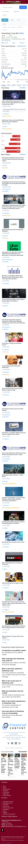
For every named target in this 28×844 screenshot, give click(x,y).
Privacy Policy (8, 837)
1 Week (8, 85)
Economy (9, 116)
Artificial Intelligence (8, 128)
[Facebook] (12, 743)
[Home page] (13, 2)
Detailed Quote (21, 46)
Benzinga (5, 569)
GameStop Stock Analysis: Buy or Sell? (13, 542)
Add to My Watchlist (5, 40)
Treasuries (5, 29)
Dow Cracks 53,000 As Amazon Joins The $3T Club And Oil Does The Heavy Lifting (13, 159)
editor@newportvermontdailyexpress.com (15, 826)
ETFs (19, 20)
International (19, 27)
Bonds (6, 116)
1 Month (13, 85)
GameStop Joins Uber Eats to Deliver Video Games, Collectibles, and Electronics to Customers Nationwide (12, 253)
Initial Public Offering (12, 483)
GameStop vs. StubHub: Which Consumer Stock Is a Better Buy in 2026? (14, 433)
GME (21, 33)
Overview (5, 27)
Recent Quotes (5, 11)
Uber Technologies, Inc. (8, 259)
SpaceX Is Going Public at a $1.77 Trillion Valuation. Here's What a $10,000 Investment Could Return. (13, 499)
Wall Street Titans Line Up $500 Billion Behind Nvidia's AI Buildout (13, 120)
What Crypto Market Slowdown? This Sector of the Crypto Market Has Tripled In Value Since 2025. (13, 102)
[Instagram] (19, 743)
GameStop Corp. (7, 189)
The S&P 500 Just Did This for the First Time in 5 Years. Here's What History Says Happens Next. (14, 603)
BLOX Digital (21, 840)
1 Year (23, 85)
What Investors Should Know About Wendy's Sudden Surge (12, 389)
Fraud (9, 215)
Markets (5, 20)
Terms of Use (3, 837)
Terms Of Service (16, 739)
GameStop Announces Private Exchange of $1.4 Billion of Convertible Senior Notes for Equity (14, 183)
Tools (4, 24)
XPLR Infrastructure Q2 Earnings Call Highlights (12, 230)
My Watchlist (16, 11)
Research (22, 43)
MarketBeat (5, 235)
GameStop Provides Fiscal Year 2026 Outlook (12, 409)
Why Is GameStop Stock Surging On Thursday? (12, 563)
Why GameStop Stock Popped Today (13, 583)
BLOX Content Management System (11, 840)
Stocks (12, 20)
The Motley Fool (6, 113)
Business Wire (6, 191)
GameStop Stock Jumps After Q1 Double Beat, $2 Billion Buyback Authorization (13, 626)
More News (22, 87)
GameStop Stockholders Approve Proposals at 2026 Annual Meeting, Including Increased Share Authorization (13, 321)
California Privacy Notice (16, 837)
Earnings (6, 238)
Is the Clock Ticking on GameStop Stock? (11, 344)
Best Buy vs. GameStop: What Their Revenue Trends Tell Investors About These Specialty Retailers (12, 277)
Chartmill (5, 126)
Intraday (3, 85)
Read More (22, 154)
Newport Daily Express (11, 836)
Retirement (7, 374)
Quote (6, 43)
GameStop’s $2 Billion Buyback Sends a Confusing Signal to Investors (13, 522)
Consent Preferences (6, 843)
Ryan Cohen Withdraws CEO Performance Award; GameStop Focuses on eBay (14, 453)
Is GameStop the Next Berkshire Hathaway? (11, 366)
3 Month (19, 85)
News (9, 27)
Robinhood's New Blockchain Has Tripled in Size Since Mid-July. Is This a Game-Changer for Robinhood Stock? (13, 207)
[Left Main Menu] (2, 2)
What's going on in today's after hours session (13, 637)
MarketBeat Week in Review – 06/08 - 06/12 (13, 475)
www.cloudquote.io (14, 734)
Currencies (13, 27)
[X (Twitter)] (8, 743)
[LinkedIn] (15, 743)
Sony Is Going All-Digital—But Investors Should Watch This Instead (13, 300)
